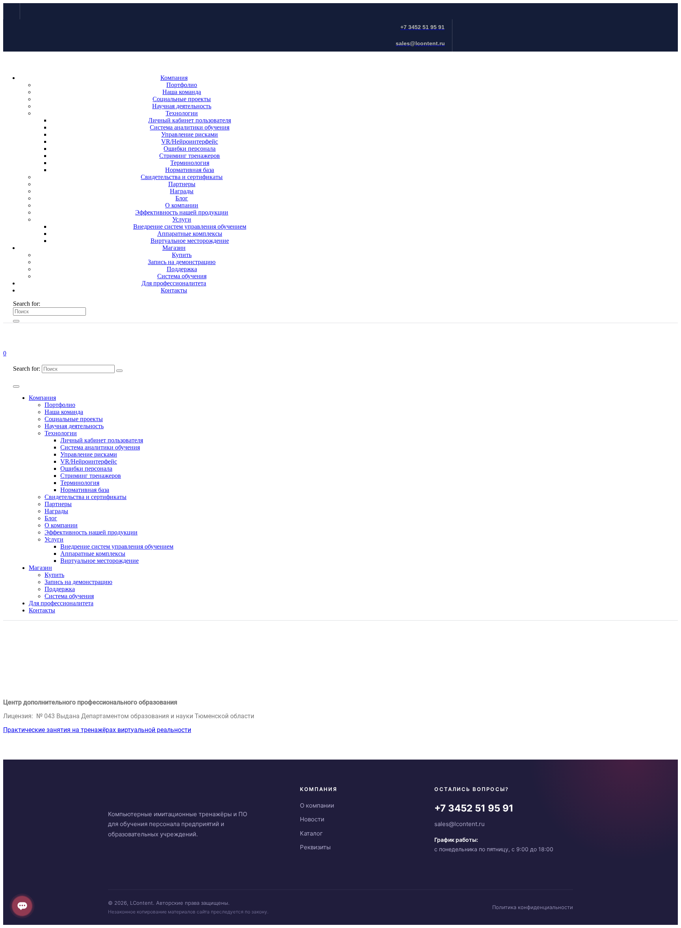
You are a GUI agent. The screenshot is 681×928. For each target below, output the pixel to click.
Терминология (189, 162)
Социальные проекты (182, 99)
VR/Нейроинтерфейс (189, 141)
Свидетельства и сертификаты (182, 177)
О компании (181, 205)
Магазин (174, 247)
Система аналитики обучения (189, 127)
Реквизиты (315, 847)
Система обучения (182, 276)
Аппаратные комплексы (189, 233)
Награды (182, 191)
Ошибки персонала (190, 148)
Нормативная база (189, 169)
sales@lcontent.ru (459, 824)
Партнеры (181, 184)
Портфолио (181, 84)
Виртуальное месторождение (190, 240)
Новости (312, 819)
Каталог (311, 833)
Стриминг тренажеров (189, 155)
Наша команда (181, 92)
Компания (174, 77)
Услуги (181, 219)
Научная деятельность (181, 106)
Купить (182, 254)
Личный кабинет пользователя (189, 120)
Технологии (182, 113)
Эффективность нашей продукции (181, 212)
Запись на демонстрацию (182, 262)
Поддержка (182, 269)
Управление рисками (189, 134)
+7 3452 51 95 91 (474, 808)
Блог (181, 198)
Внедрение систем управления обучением (189, 226)
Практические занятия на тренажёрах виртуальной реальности (97, 730)
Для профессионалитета (173, 283)
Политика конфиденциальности (532, 907)
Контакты (174, 290)
